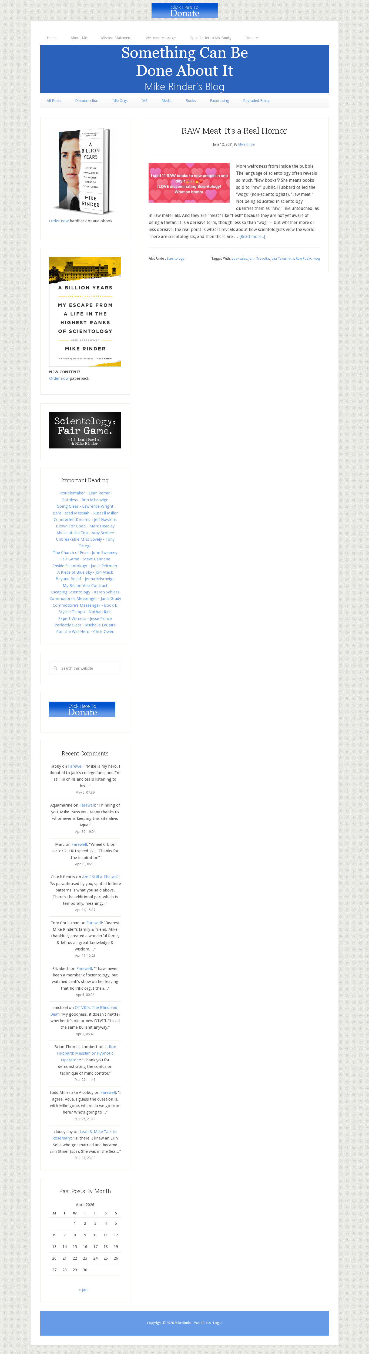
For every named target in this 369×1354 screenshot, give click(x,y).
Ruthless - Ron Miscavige (85, 499)
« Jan (83, 1289)
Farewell (75, 766)
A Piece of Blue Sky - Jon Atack (85, 572)
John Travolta (259, 258)
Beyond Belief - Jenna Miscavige (85, 578)
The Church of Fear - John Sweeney (85, 552)
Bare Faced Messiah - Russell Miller (85, 513)
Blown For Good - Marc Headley (85, 526)
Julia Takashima (282, 258)
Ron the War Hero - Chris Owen (85, 631)
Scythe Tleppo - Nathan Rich (85, 611)
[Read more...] (252, 236)
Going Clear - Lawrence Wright (85, 506)
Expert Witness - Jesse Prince (85, 618)
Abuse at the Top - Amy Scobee (85, 532)
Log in (217, 1323)
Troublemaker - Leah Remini (85, 493)
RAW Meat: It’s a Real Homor (234, 130)
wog (316, 258)
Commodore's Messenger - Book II (85, 605)
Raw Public (304, 258)
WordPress (202, 1323)
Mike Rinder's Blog (184, 69)
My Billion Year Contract (85, 585)
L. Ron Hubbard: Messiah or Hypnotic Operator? (86, 1053)
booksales (239, 258)
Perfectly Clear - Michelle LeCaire (85, 625)
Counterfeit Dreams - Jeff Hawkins (85, 519)
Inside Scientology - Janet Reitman (85, 565)
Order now (59, 221)
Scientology (175, 258)
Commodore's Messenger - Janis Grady (85, 598)
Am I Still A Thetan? (100, 876)
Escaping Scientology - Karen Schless (85, 592)
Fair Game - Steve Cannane (85, 559)
